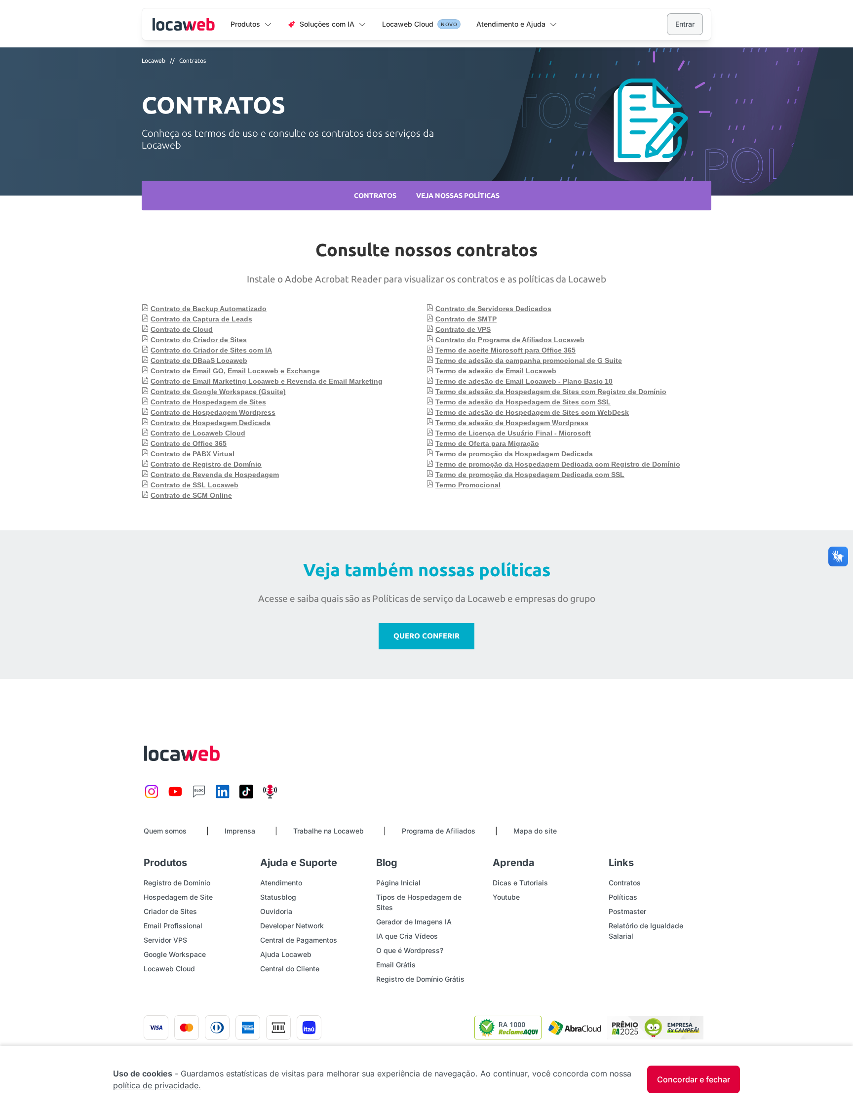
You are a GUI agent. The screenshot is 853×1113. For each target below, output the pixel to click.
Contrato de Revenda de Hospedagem (215, 474)
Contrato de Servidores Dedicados (493, 309)
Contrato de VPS (463, 329)
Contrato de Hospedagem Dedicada (211, 423)
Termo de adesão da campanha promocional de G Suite (528, 360)
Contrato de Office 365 (189, 443)
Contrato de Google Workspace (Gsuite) (218, 392)
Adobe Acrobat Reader (333, 279)
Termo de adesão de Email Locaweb (495, 371)
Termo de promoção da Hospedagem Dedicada (514, 454)
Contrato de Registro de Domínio (206, 464)
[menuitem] (251, 24)
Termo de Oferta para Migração (487, 443)
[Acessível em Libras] (838, 556)
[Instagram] (151, 797)
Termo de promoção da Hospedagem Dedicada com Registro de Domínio (557, 464)
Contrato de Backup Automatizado (209, 309)
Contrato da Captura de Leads (201, 319)
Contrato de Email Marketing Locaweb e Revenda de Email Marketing (267, 381)
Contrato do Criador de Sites (199, 340)
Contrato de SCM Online (191, 495)
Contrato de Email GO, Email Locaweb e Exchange (235, 371)
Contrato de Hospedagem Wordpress (213, 412)
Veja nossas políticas (458, 195)
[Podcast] (270, 797)
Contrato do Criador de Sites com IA (211, 350)
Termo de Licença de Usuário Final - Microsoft (513, 433)
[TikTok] (246, 797)
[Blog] (199, 797)
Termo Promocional (468, 485)
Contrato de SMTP (466, 319)
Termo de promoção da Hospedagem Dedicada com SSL (529, 474)
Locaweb (183, 24)
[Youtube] (175, 797)
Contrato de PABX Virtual (192, 454)
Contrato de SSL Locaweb (194, 485)
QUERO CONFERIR (426, 636)
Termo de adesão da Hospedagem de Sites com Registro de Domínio (550, 392)
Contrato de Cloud (182, 329)
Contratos (192, 60)
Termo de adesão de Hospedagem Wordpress (511, 423)
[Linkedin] (223, 797)
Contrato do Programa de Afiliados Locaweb (509, 340)
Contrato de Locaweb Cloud (198, 433)
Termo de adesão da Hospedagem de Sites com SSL (523, 402)
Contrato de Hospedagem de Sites (208, 402)
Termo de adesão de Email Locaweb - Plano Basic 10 (524, 381)
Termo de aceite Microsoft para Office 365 (505, 350)
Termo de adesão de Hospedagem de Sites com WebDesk (532, 412)
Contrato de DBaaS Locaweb (199, 360)
